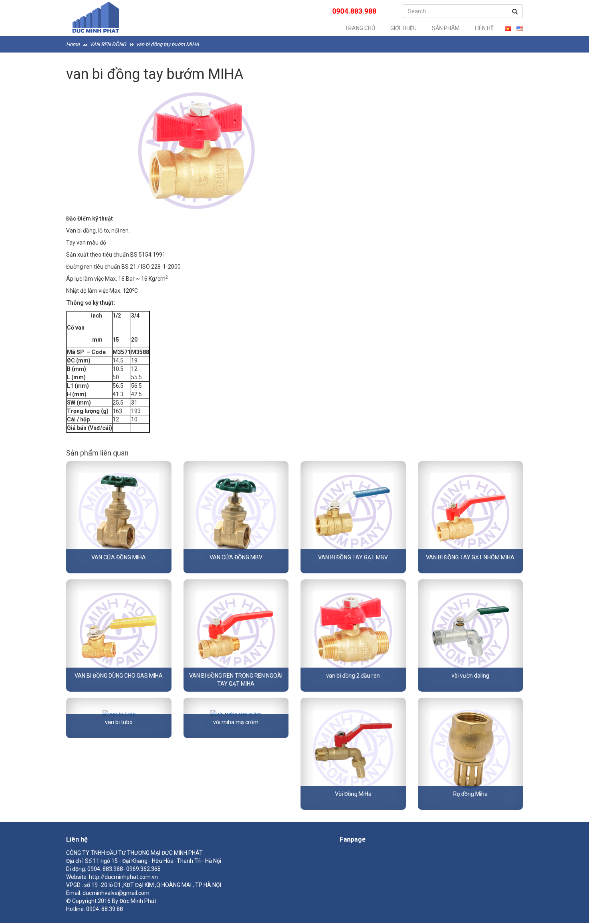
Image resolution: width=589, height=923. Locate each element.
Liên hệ (484, 28)
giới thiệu (403, 28)
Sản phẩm (446, 28)
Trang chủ (360, 28)
